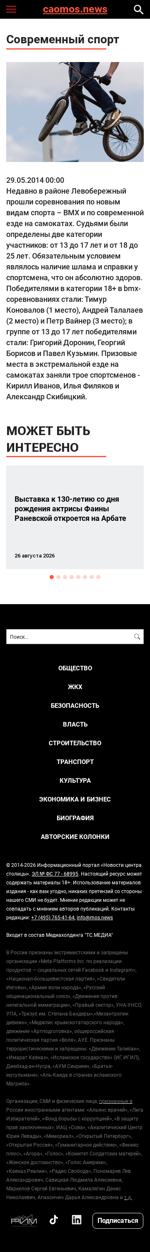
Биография (75, 818)
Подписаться (118, 1220)
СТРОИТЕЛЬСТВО (75, 743)
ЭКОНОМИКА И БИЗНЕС (75, 799)
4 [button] (72, 577)
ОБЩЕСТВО (75, 668)
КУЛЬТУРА (75, 780)
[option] (75, 517)
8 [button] (98, 577)
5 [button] (78, 577)
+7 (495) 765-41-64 (53, 917)
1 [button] (52, 577)
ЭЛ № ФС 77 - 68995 (55, 873)
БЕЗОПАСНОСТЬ (75, 705)
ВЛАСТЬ (75, 724)
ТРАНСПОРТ (75, 762)
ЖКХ (75, 687)
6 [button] (85, 577)
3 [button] (65, 577)
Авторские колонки (75, 837)
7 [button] (92, 577)
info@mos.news (95, 917)
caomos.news (75, 9)
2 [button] (58, 577)
